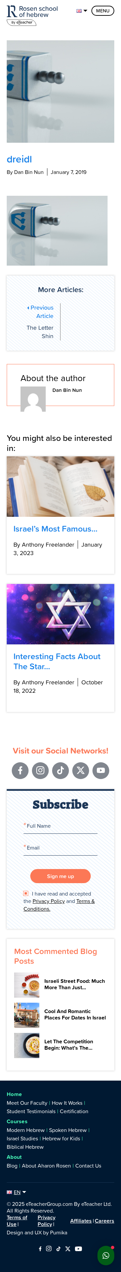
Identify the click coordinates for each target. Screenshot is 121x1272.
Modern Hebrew (26, 1130)
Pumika (58, 1232)
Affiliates (81, 1220)
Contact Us (88, 1165)
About (14, 1157)
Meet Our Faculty (27, 1102)
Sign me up (60, 876)
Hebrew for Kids (61, 1138)
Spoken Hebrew (68, 1130)
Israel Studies (22, 1138)
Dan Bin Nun (67, 390)
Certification (74, 1111)
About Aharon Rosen (46, 1165)
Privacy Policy (49, 901)
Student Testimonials (31, 1111)
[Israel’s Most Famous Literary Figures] (60, 486)
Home (14, 1094)
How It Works (67, 1102)
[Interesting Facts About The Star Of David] (60, 614)
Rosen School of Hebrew (34, 14)
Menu (103, 10)
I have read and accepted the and (59, 901)
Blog (12, 1165)
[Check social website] (40, 1249)
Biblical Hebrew (25, 1146)
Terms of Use (17, 1221)
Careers (104, 1220)
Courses (17, 1121)
